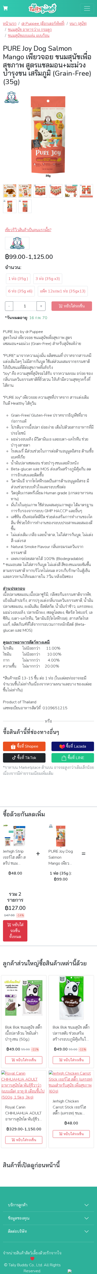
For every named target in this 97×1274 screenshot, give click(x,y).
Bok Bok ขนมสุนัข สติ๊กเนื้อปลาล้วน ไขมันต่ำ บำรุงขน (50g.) (23, 1033)
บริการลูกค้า (17, 1205)
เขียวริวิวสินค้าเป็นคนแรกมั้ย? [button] (28, 230)
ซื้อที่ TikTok (26, 758)
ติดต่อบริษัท (17, 1231)
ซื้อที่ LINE (75, 758)
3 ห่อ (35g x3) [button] (48, 278)
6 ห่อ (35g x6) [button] (20, 291)
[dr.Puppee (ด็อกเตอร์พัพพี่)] (17, 242)
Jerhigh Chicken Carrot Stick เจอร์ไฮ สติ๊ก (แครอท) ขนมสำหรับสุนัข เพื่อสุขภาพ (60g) (71, 1113)
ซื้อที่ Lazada (75, 746)
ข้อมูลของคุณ (19, 1218)
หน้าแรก (9, 23)
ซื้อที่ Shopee (27, 746)
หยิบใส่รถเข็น (25, 1060)
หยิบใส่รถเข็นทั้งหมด (16, 931)
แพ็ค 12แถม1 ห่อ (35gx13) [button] (63, 291)
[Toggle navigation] (87, 8)
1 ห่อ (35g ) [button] (18, 278)
